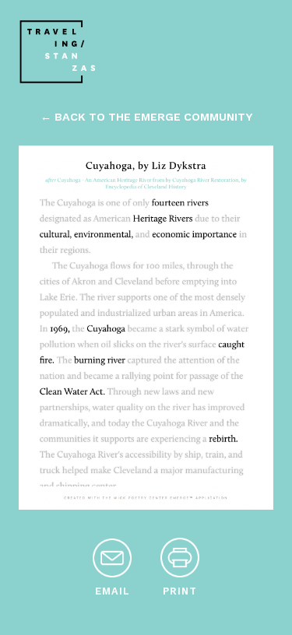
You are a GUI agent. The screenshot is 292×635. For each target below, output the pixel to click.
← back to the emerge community (146, 117)
